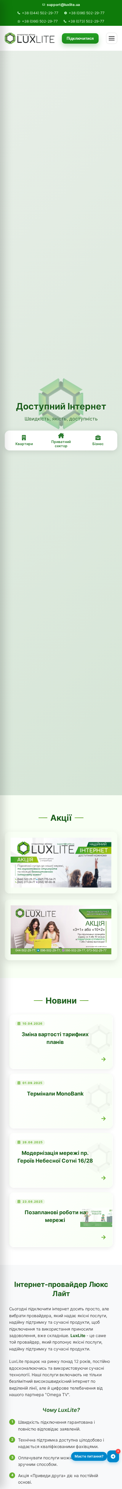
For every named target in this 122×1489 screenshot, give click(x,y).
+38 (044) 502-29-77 (40, 13)
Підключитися (80, 38)
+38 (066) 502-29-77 (40, 21)
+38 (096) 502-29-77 (87, 13)
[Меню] (111, 38)
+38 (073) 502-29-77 (86, 21)
